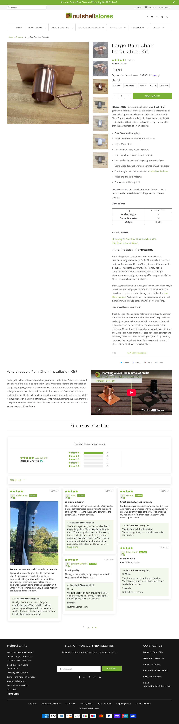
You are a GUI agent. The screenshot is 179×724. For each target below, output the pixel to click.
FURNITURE (116, 27)
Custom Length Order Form (20, 656)
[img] (16, 491)
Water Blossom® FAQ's (17, 685)
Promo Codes (13, 693)
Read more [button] (72, 546)
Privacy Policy (86, 703)
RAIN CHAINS (35, 27)
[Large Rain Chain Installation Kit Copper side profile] (48, 83)
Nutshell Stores (92, 708)
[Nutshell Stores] (89, 16)
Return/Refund (105, 703)
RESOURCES (138, 27)
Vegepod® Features (16, 681)
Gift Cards (11, 689)
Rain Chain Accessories (136, 353)
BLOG (157, 27)
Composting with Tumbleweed (21, 677)
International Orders (51, 703)
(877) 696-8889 (155, 676)
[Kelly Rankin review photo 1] (34, 533)
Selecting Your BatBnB (17, 672)
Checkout (165, 7)
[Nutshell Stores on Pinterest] (157, 17)
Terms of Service (143, 703)
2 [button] (88, 627)
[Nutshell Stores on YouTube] (152, 17)
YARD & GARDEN (61, 27)
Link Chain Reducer (158, 171)
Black (153, 85)
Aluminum (130, 85)
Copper (116, 85)
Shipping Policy (123, 703)
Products (19, 37)
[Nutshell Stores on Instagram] (162, 17)
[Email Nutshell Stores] (167, 17)
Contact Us (71, 703)
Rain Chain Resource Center (20, 652)
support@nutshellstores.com (156, 686)
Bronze (164, 85)
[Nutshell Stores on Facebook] (147, 17)
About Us (32, 703)
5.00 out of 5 (41, 457)
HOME (19, 27)
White (143, 85)
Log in (138, 7)
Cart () (151, 7)
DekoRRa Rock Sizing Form (19, 660)
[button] (118, 60)
